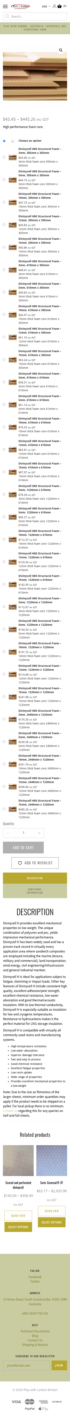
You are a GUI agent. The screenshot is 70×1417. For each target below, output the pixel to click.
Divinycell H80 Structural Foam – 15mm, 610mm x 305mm (39, 353)
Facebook (35, 1277)
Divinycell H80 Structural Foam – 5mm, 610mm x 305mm (39, 285)
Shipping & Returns (35, 1345)
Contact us (10, 1111)
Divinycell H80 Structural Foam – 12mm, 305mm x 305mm (39, 218)
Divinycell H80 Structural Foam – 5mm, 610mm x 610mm (39, 398)
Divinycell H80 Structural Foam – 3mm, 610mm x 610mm (39, 375)
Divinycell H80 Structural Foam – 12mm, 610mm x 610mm (39, 443)
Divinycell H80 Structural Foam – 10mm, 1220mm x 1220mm (39, 645)
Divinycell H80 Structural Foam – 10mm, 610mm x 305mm (39, 308)
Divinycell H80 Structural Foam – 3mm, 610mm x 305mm (39, 263)
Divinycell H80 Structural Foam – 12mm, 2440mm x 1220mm (39, 780)
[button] (60, 50)
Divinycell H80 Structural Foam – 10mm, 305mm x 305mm (39, 195)
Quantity (8, 823)
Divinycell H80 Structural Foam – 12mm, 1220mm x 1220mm (39, 667)
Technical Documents (35, 1331)
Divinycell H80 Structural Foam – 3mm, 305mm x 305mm (39, 150)
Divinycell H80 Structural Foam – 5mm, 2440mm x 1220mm (39, 735)
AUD (44, 6)
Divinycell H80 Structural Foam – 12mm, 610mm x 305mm (39, 330)
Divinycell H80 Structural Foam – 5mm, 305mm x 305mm (39, 173)
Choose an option (29, 140)
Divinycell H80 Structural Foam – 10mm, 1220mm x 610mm (39, 532)
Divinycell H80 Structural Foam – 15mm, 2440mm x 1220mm (39, 802)
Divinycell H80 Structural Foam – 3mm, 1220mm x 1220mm (39, 600)
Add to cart (23, 847)
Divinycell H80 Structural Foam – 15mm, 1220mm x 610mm (39, 577)
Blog (35, 1336)
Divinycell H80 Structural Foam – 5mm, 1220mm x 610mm (39, 510)
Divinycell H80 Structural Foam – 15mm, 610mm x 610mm (39, 465)
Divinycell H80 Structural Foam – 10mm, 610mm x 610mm (39, 420)
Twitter (35, 1281)
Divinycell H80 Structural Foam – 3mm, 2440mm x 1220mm (39, 712)
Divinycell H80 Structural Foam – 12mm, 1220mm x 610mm (39, 555)
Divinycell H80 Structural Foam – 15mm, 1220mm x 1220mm (39, 690)
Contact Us (35, 1340)
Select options (18, 1227)
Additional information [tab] (35, 891)
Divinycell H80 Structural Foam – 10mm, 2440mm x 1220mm (39, 757)
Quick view (18, 1216)
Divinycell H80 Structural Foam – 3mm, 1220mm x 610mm (39, 487)
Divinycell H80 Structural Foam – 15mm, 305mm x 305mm (39, 240)
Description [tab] (35, 878)
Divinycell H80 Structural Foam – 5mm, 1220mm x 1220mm (39, 622)
